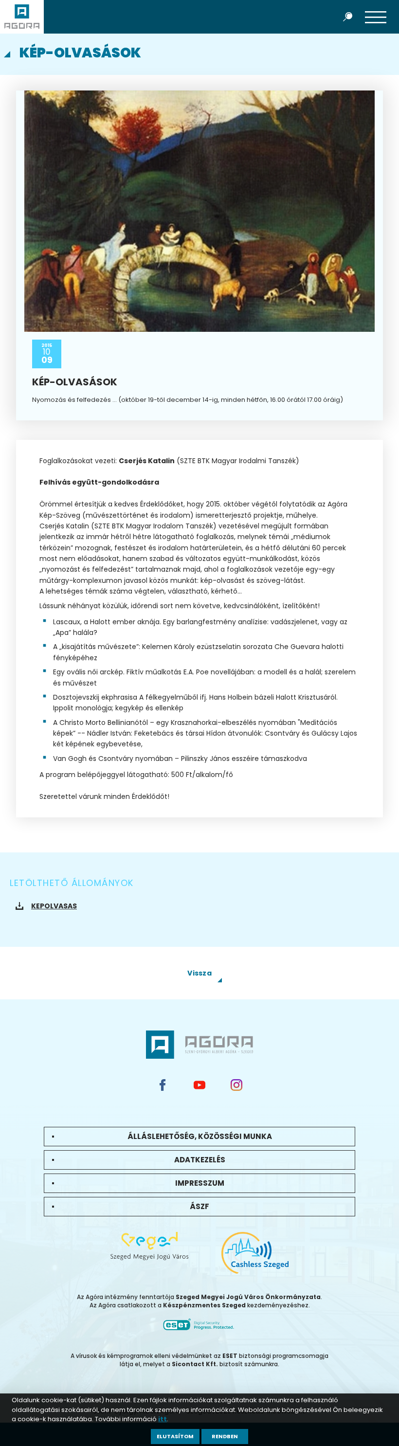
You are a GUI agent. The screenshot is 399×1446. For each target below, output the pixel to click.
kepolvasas (54, 906)
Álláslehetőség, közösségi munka (199, 1136)
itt (162, 1419)
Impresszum (199, 1183)
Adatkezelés (199, 1160)
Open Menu (375, 16)
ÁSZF (199, 1206)
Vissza (199, 973)
